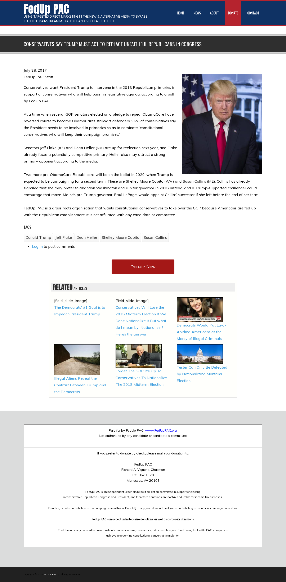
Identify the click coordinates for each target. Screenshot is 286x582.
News (197, 12)
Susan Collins (155, 237)
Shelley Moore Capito (120, 237)
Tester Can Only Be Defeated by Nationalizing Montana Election (202, 374)
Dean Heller (86, 237)
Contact (253, 12)
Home (180, 12)
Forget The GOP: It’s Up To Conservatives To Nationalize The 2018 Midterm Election (141, 378)
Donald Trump (38, 237)
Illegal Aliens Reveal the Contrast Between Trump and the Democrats (80, 385)
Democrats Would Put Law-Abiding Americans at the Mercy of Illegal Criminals (201, 332)
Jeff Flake (63, 237)
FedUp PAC (46, 8)
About (214, 12)
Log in (37, 246)
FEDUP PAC (50, 574)
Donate (233, 12)
